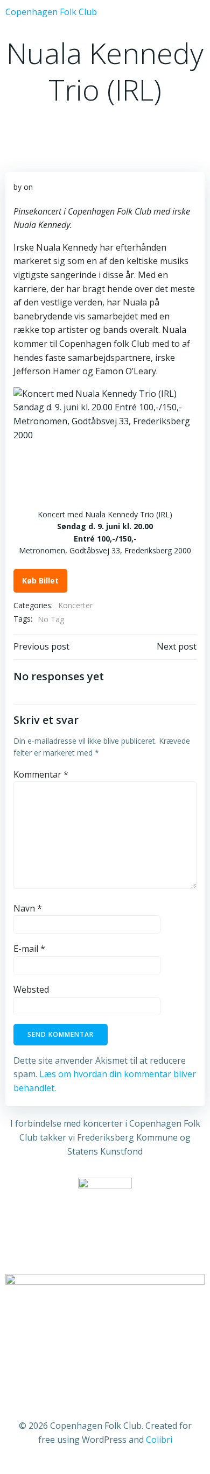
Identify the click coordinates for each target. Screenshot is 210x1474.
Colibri (159, 1439)
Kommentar (40, 774)
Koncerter (75, 605)
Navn (27, 908)
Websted (31, 989)
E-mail (29, 949)
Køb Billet (40, 580)
